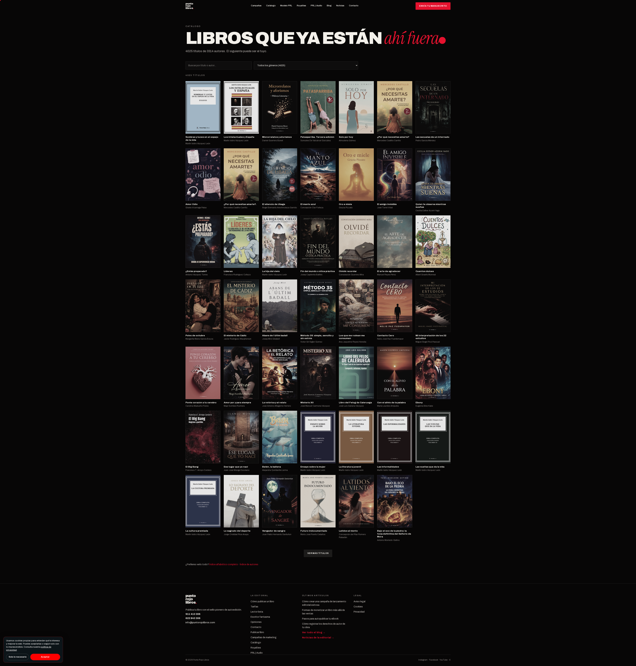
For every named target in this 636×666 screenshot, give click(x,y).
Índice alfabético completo (223, 564)
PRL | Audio (316, 5)
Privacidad (359, 612)
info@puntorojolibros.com (200, 622)
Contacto (353, 5)
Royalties (301, 5)
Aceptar (45, 657)
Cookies (358, 606)
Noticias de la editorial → (318, 637)
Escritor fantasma (260, 617)
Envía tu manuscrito (433, 6)
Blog (329, 5)
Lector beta (257, 612)
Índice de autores (249, 564)
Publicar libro (257, 632)
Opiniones (256, 622)
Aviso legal (359, 601)
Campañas (256, 5)
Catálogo (271, 5)
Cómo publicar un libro (262, 601)
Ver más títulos (318, 553)
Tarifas (254, 606)
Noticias (340, 5)
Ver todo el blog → (313, 632)
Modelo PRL (286, 5)
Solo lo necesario (17, 657)
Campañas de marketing (263, 637)
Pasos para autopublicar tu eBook (320, 618)
